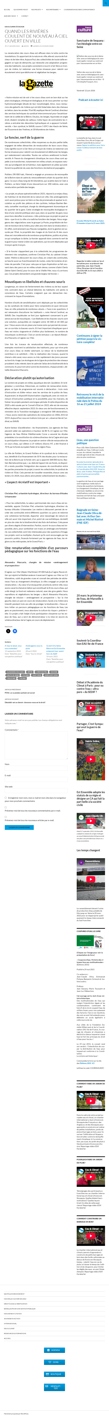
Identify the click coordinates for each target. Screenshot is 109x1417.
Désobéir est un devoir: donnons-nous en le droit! (25, 700)
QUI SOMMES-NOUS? (21, 9)
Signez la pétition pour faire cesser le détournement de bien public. (91, 147)
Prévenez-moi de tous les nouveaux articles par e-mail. (29, 820)
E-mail (8, 775)
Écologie (20, 27)
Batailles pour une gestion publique (19, 1309)
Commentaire (12, 729)
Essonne (54, 672)
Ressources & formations (15, 1333)
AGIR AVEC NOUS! (10, 16)
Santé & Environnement (14, 1294)
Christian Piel (41, 672)
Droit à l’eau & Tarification (15, 1304)
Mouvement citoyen (13, 1314)
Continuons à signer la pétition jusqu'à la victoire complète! (89, 339)
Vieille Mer (11, 678)
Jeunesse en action (12, 1319)
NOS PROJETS (36, 9)
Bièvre (30, 672)
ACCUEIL (7, 9)
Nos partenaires (52, 9)
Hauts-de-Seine (13, 675)
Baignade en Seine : (88, 509)
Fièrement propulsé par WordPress (16, 1414)
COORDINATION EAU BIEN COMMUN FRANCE (79, 9)
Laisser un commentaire (43, 46)
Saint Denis (37, 675)
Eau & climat (10, 27)
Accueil (7, 1338)
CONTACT (24, 16)
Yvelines (22, 678)
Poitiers (25, 675)
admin (26, 46)
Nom (7, 764)
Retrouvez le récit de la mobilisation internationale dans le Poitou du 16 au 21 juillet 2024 (90, 399)
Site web (8, 786)
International (10, 1324)
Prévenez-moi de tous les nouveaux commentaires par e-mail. (32, 810)
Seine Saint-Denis (51, 675)
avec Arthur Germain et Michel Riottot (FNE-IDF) (90, 519)
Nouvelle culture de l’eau (15, 1299)
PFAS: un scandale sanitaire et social (20, 691)
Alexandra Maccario (15, 672)
